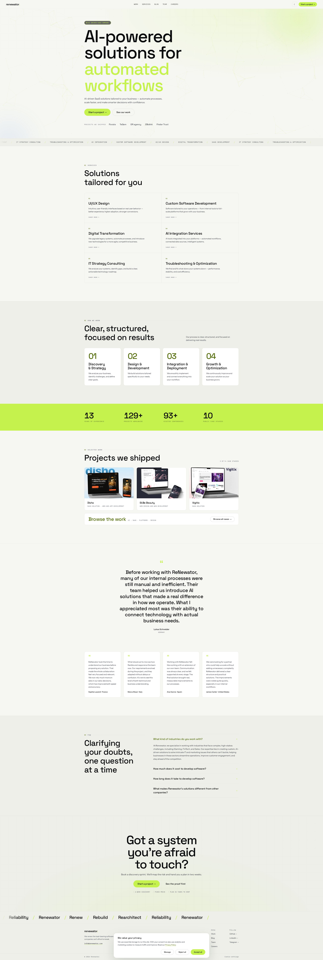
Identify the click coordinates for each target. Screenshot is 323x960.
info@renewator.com (93, 943)
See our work (123, 112)
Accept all (198, 952)
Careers (174, 4)
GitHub (233, 934)
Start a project (308, 4)
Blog (156, 4)
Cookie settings (232, 957)
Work (136, 4)
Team (165, 4)
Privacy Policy (170, 945)
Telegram (234, 942)
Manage (167, 952)
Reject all (182, 952)
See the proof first (175, 883)
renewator (13, 4)
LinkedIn (234, 938)
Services (146, 4)
